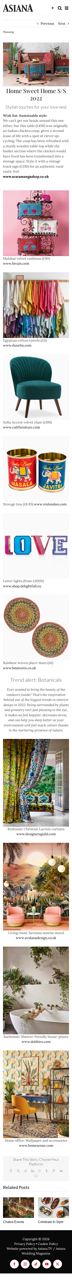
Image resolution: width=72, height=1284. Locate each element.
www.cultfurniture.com (21, 427)
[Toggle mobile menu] (67, 8)
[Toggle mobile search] (60, 8)
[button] (6, 1211)
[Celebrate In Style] (53, 1207)
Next (62, 23)
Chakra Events (13, 1222)
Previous (47, 23)
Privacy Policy (24, 1244)
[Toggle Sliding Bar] (53, 8)
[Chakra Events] (18, 1207)
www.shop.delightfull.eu (22, 586)
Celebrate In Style (50, 1222)
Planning (8, 32)
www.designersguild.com (36, 834)
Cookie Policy (48, 1244)
